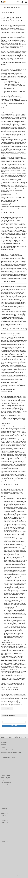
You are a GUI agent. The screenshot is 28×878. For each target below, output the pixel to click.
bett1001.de (5, 841)
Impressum (3, 744)
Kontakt (3, 747)
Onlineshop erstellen (8, 876)
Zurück (7, 708)
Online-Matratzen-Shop (6, 782)
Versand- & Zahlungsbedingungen (9, 749)
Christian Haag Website (6, 784)
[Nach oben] (23, 875)
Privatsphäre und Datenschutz (8, 757)
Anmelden (14, 725)
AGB (2, 755)
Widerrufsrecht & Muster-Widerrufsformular (11, 752)
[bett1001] (3, 2)
